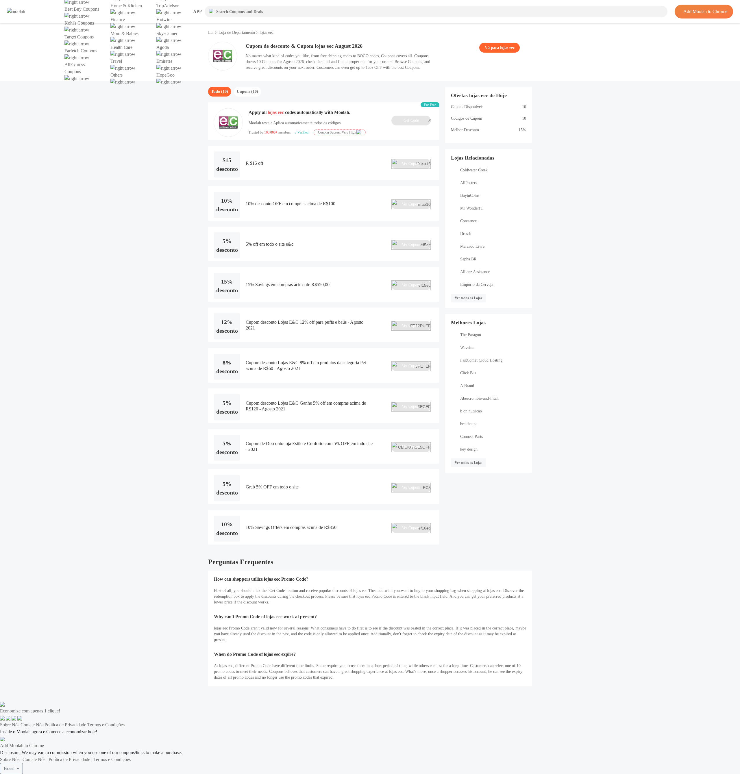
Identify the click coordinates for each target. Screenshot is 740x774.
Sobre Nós (9, 724)
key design (469, 449)
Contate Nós (32, 724)
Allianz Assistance (475, 272)
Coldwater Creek (474, 170)
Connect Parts (471, 436)
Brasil (10, 768)
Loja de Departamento (237, 32)
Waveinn (467, 347)
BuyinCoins (469, 195)
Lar (211, 32)
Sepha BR (468, 259)
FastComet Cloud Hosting (481, 360)
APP (197, 11)
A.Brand (467, 386)
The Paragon (470, 335)
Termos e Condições (106, 724)
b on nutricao (471, 411)
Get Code (417, 120)
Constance (468, 221)
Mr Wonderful (472, 208)
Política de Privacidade (65, 724)
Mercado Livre (472, 246)
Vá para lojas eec (500, 47)
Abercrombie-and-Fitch (479, 398)
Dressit (465, 234)
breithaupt (468, 424)
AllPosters (468, 183)
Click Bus (468, 373)
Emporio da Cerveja (476, 284)
